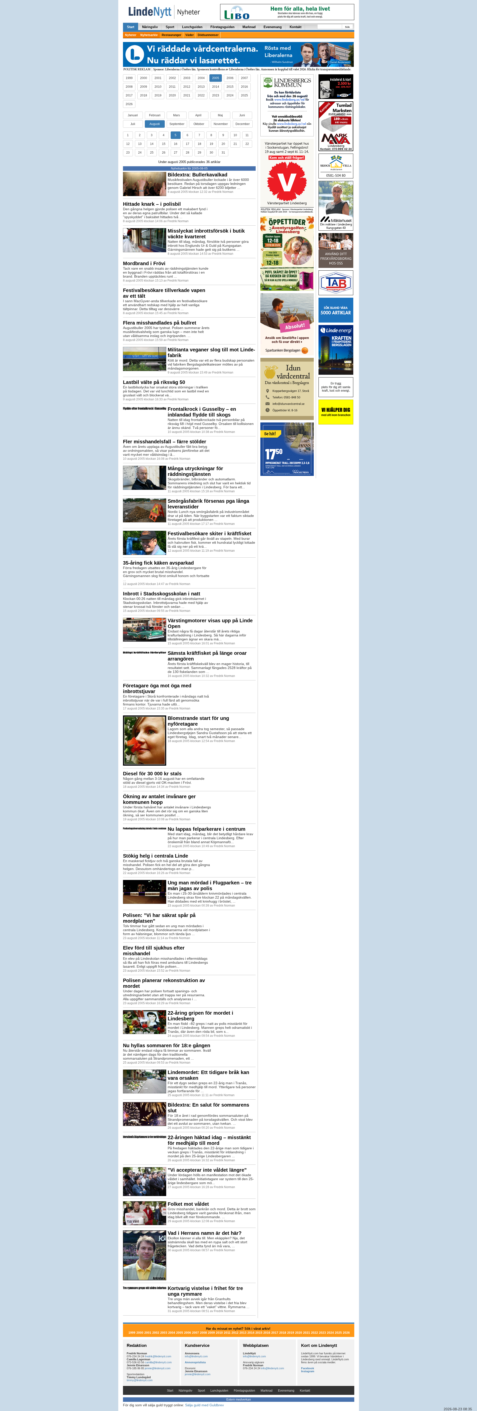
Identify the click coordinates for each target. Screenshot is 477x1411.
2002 (172, 78)
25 (152, 152)
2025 (244, 95)
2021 (186, 95)
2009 (143, 86)
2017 (129, 95)
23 (128, 152)
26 (163, 152)
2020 (172, 95)
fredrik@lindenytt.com (158, 1356)
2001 (158, 78)
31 (223, 152)
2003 (186, 78)
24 (140, 152)
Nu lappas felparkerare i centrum (206, 829)
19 (211, 144)
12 (128, 144)
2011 (172, 86)
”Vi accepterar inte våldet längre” (207, 1170)
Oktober (199, 124)
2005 (215, 78)
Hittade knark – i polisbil (152, 204)
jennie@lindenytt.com (157, 1368)
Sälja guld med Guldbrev (204, 1405)
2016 (244, 86)
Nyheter (130, 35)
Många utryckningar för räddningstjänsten (195, 471)
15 (163, 144)
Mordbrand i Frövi (144, 263)
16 (175, 144)
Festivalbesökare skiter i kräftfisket (209, 533)
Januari (133, 115)
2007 (244, 78)
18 (199, 144)
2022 (201, 95)
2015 (230, 86)
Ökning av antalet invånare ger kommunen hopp (159, 799)
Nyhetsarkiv (149, 35)
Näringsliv (150, 27)
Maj (220, 115)
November (221, 124)
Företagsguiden (222, 27)
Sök (347, 27)
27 (175, 152)
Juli (132, 124)
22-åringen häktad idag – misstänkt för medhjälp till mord (209, 1140)
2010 (158, 86)
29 (199, 152)
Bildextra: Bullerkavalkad (197, 174)
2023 (215, 95)
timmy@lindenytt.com (140, 1380)
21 (235, 144)
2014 (215, 86)
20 (223, 144)
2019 (158, 95)
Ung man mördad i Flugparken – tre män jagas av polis (210, 885)
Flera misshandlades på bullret (159, 323)
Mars (176, 115)
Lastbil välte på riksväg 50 (154, 382)
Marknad (249, 27)
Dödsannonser (208, 35)
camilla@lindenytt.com (158, 1362)
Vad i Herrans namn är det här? (204, 1233)
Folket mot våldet (188, 1204)
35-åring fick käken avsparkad (158, 563)
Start (130, 27)
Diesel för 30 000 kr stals (152, 773)
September (176, 124)
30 (211, 152)
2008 (129, 86)
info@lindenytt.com (196, 1356)
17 (187, 144)
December (243, 124)
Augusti (155, 124)
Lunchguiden (192, 27)
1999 (129, 78)
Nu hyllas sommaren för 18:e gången (166, 1045)
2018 (143, 95)
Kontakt (295, 27)
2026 (129, 104)
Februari (154, 115)
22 (247, 144)
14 (152, 144)
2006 (230, 78)
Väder (189, 35)
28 (187, 152)
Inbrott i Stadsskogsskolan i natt (161, 593)
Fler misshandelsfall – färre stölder (164, 441)
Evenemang (273, 27)
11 (247, 135)
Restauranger (171, 35)
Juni (242, 115)
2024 (230, 95)
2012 (186, 86)
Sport (170, 27)
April (198, 115)
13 (140, 144)
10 (235, 135)
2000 (143, 78)
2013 (201, 86)
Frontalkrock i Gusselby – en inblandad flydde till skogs (202, 411)
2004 (201, 78)
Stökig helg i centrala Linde (155, 856)
